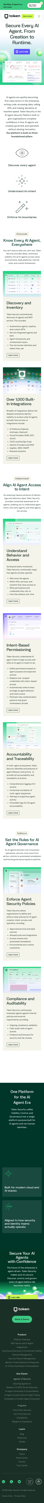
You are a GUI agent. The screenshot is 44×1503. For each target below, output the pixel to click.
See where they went (32, 5)
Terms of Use (7, 1496)
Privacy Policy (20, 1496)
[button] (37, 16)
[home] (12, 16)
